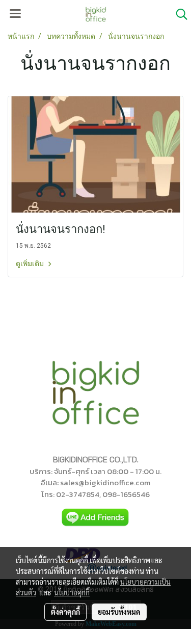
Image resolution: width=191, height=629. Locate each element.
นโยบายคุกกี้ (72, 592)
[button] (178, 14)
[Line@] (95, 517)
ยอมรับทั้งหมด (119, 611)
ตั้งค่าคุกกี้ (65, 611)
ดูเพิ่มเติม (30, 263)
